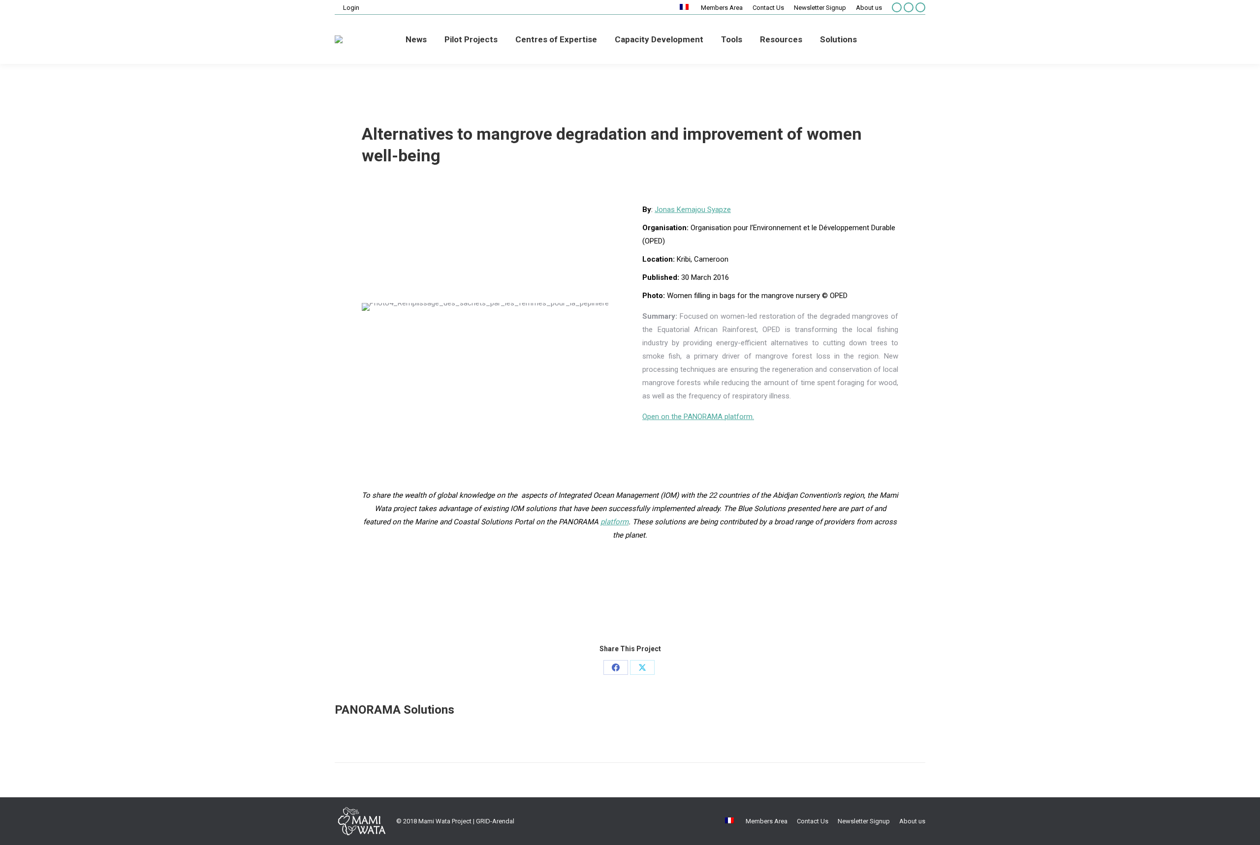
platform (614, 521)
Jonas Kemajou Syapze (693, 209)
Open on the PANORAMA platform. (698, 416)
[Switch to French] (685, 7)
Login (351, 7)
